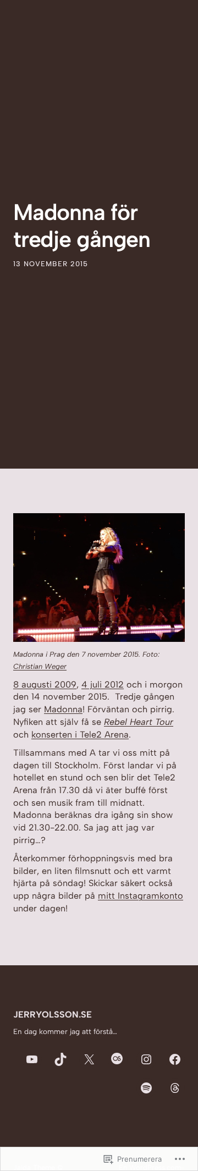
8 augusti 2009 (44, 684)
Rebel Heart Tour (138, 722)
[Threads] (175, 1088)
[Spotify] (146, 1088)
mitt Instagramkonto (140, 895)
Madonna (63, 709)
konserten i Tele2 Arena (80, 734)
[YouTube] (32, 1059)
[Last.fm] (118, 1059)
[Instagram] (146, 1059)
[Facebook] (175, 1059)
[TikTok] (60, 1059)
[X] (89, 1059)
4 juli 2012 (102, 684)
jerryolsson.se (52, 1014)
